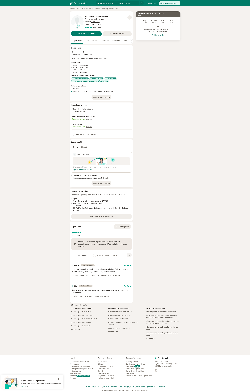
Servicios (101, 371)
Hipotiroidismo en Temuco (118, 319)
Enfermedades (103, 373)
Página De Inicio (75, 9)
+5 (110, 81)
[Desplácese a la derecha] (131, 40)
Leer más (24, 386)
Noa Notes (132, 366)
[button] (86, 33)
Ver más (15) (113, 331)
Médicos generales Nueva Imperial (84, 319)
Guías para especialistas (135, 369)
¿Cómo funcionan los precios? (84, 135)
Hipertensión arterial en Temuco (120, 312)
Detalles (82, 111)
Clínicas (100, 364)
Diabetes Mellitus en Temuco (119, 315)
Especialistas (102, 362)
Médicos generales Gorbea (81, 322)
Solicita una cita (158, 35)
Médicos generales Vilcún (80, 326)
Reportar (117, 275)
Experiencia (77, 41)
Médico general (91, 19)
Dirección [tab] (84, 147)
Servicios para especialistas (136, 364)
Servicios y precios (91, 41)
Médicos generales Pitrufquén (82, 315)
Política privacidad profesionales (82, 369)
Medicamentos (103, 369)
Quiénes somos (75, 373)
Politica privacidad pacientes (80, 366)
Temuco (97, 9)
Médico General (87, 9)
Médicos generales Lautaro (81, 312)
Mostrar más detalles (102, 97)
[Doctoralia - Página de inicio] (82, 3)
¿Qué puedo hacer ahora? (82, 170)
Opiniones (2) (128, 41)
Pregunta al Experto (105, 366)
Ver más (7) (75, 329)
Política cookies (75, 371)
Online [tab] (75, 147)
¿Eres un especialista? (168, 3)
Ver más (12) (150, 339)
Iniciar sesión (153, 3)
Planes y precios (132, 362)
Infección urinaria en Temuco (119, 328)
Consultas (105, 41)
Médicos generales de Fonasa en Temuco (161, 312)
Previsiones (116, 41)
